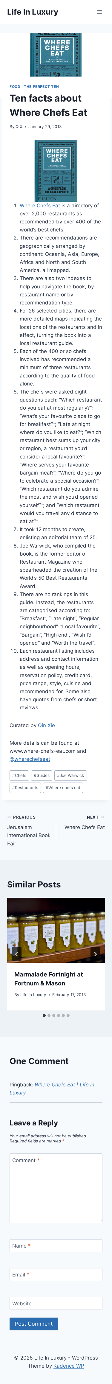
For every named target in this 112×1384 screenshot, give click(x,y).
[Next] (95, 954)
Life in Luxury (33, 994)
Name (21, 1246)
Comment (26, 1160)
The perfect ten (41, 86)
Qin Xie (46, 725)
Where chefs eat (63, 787)
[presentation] (56, 930)
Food (15, 86)
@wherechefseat (30, 759)
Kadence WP (68, 1366)
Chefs (19, 775)
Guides (42, 775)
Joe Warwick (70, 775)
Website (22, 1304)
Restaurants (25, 787)
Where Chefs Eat (40, 206)
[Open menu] (99, 11)
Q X (19, 126)
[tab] (44, 1015)
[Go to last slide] (17, 954)
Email (20, 1275)
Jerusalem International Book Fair (28, 831)
